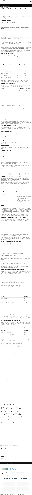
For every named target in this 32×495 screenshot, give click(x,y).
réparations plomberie (4, 399)
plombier (23, 16)
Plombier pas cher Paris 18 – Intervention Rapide (10, 417)
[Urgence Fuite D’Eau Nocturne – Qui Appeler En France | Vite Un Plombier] (13, 425)
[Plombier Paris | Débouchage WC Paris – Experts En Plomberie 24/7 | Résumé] (10, 428)
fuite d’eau (7, 69)
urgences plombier (16, 399)
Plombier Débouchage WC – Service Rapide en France (12, 432)
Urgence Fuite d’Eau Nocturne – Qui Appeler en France (12, 426)
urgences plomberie (10, 399)
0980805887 (5, 458)
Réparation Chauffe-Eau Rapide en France (9, 438)
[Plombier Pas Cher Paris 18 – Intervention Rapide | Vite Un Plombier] (12, 416)
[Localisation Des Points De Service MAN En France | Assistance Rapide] (10, 422)
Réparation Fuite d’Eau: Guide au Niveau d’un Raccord (12, 441)
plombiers (10, 38)
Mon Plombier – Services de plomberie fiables (10, 435)
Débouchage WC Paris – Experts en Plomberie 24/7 (11, 429)
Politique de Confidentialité (5, 452)
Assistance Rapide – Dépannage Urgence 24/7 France (11, 423)
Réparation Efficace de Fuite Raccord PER (9, 420)
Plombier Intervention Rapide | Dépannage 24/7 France (12, 414)
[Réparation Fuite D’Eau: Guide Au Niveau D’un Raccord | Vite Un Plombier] (15, 440)
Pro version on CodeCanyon (12, 492)
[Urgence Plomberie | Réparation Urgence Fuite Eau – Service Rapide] (10, 410)
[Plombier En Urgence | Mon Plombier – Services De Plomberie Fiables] (10, 434)
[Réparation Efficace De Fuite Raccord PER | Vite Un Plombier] (11, 419)
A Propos (2, 450)
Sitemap (2, 455)
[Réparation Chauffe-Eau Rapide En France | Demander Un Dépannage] (12, 437)
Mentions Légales (3, 451)
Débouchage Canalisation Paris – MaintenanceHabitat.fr (12, 408)
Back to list (2, 402)
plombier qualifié (8, 222)
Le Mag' (2, 454)
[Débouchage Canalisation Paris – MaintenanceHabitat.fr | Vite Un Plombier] (16, 407)
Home (1, 6)
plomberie (12, 34)
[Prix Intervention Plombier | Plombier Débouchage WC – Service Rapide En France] (12, 431)
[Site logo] (6, 1)
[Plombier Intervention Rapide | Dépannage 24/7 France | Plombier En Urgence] (12, 413)
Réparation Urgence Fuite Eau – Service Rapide (10, 411)
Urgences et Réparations (6, 6)
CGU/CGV (2, 453)
